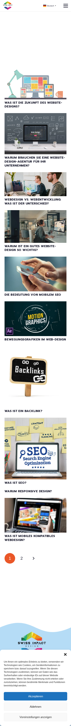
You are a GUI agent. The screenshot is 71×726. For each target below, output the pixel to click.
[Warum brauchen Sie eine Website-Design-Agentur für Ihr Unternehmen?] (35, 115)
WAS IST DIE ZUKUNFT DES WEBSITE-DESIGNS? (33, 104)
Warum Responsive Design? (28, 491)
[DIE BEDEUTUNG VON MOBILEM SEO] (35, 259)
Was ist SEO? (16, 483)
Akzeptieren (35, 696)
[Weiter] (33, 558)
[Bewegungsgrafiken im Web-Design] (35, 303)
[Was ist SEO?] (35, 420)
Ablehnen (35, 706)
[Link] (7, 5)
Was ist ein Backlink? (23, 411)
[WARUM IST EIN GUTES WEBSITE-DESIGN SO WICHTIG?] (35, 212)
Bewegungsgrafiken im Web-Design (35, 339)
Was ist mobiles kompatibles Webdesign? (30, 538)
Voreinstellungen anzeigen (36, 717)
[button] (65, 654)
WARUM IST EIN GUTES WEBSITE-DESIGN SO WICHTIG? (30, 248)
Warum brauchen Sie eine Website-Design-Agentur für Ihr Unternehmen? (35, 161)
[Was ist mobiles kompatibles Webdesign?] (35, 500)
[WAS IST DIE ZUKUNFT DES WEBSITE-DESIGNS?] (35, 71)
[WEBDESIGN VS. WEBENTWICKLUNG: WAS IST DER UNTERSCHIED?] (35, 174)
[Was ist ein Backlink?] (35, 348)
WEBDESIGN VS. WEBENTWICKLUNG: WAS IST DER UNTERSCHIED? (33, 201)
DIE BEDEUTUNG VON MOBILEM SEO (33, 294)
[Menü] (65, 5)
